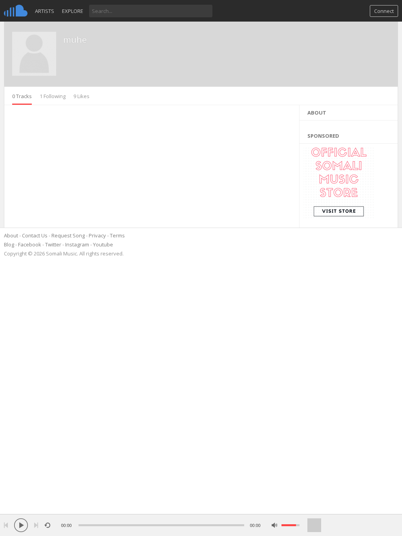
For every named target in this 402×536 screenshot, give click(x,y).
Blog (9, 244)
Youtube (103, 244)
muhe (75, 39)
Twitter (53, 244)
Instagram (77, 244)
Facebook (29, 244)
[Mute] (275, 525)
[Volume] (290, 525)
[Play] (21, 525)
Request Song (68, 235)
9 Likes (81, 96)
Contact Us (35, 235)
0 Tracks (22, 96)
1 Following (53, 96)
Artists (44, 11)
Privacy (97, 235)
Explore (72, 11)
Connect (384, 11)
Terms (117, 235)
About (11, 235)
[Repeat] (47, 525)
